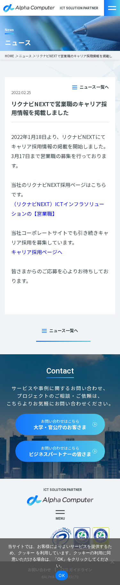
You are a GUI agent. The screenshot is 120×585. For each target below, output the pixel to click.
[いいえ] (112, 561)
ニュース (25, 55)
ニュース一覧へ (94, 87)
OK (62, 575)
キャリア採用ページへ (36, 252)
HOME (9, 55)
